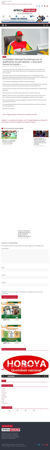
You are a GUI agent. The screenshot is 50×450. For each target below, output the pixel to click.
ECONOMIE (3, 397)
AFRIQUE (3, 395)
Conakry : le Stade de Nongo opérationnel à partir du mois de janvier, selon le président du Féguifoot (24, 233)
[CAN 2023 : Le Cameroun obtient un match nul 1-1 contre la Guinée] (9, 131)
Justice (2, 401)
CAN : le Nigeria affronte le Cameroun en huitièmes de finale (19, 114)
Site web (3, 282)
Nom (3, 267)
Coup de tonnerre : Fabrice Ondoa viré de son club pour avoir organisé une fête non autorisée (40, 141)
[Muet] (44, 376)
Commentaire (5, 248)
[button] (25, 364)
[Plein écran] (46, 376)
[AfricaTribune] (2, 25)
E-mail (3, 275)
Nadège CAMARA (14, 66)
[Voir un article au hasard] (47, 25)
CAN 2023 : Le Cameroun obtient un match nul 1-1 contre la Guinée (9, 141)
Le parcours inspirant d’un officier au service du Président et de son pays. (16, 4)
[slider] (23, 376)
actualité (3, 388)
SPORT (4, 56)
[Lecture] (3, 376)
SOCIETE (3, 390)
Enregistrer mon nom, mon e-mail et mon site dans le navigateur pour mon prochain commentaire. (22, 292)
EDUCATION (4, 403)
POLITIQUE (3, 393)
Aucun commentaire (23, 66)
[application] (25, 364)
